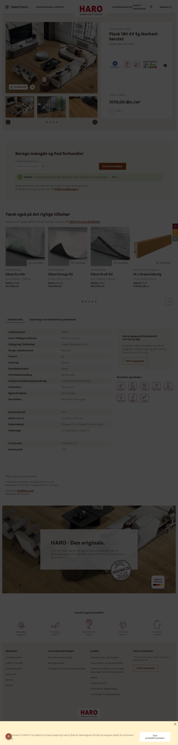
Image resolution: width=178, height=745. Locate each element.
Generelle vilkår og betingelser (105, 657)
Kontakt (9, 685)
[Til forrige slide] (8, 122)
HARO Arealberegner (66, 189)
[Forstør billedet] (91, 87)
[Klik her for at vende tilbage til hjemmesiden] (89, 713)
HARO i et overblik (14, 663)
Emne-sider (11, 674)
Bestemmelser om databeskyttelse (107, 663)
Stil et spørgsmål (135, 361)
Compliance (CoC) (99, 683)
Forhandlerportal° (14, 668)
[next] (169, 301)
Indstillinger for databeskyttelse (105, 694)
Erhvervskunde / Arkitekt (50, 7)
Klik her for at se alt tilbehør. (85, 221)
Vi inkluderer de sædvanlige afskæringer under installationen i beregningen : (71, 177)
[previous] (161, 301)
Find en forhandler (112, 166)
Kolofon (94, 677)
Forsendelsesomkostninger (60, 657)
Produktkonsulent (14, 657)
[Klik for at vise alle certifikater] (165, 65)
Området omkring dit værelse (27, 161)
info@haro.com (25, 490)
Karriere (9, 679)
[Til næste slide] (94, 122)
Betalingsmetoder (56, 663)
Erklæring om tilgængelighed (104, 688)
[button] (175, 226)
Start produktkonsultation (155, 736)
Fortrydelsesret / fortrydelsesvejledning (66, 668)
